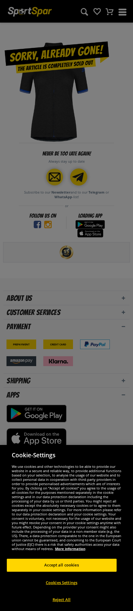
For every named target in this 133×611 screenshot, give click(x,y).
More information (70, 548)
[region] (66, 528)
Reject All (62, 599)
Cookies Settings (61, 582)
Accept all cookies (61, 565)
